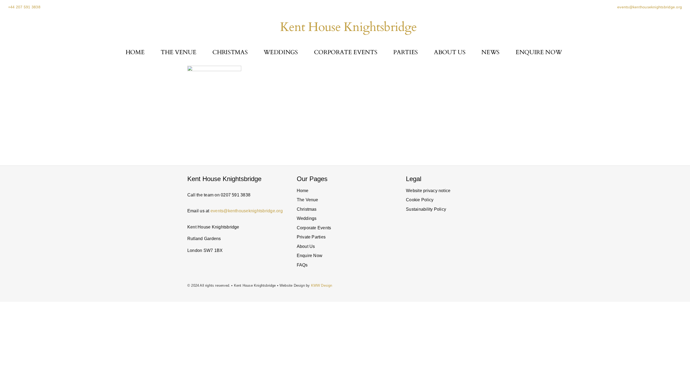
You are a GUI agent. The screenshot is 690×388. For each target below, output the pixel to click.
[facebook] (458, 256)
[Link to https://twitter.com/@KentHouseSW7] (445, 256)
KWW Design (321, 285)
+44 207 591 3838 (24, 7)
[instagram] (407, 256)
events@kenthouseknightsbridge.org (649, 7)
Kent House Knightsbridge (348, 27)
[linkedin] (424, 256)
